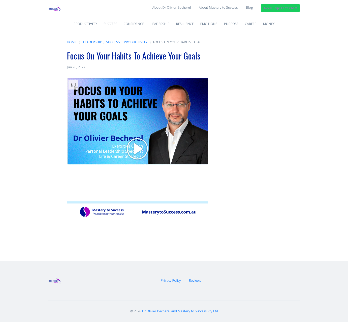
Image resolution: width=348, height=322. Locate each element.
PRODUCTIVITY (85, 24)
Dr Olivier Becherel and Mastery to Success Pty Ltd (180, 311)
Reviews (195, 280)
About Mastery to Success (218, 7)
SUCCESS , (113, 42)
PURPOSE (231, 24)
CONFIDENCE (134, 24)
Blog (249, 7)
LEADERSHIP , (93, 42)
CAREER (251, 24)
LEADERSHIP (160, 24)
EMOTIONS (209, 24)
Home (72, 42)
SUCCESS (110, 24)
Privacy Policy (171, 280)
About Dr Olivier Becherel (171, 7)
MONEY (269, 24)
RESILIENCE (185, 24)
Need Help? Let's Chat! (280, 8)
